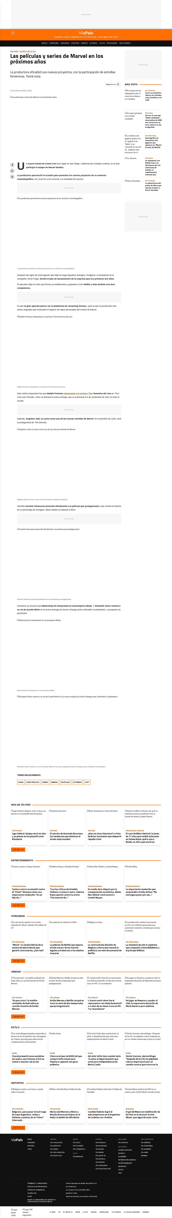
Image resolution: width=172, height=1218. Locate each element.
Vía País (14, 52)
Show (20, 782)
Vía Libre (144, 1152)
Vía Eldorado (101, 1146)
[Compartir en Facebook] (12, 165)
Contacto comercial (36, 1190)
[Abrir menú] (32, 33)
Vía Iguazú (100, 1149)
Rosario (65, 43)
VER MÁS (16, 850)
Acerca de (31, 1193)
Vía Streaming (147, 1146)
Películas (65, 782)
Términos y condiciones (37, 1183)
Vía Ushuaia (123, 1142)
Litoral (93, 43)
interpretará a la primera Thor (78, 393)
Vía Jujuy (77, 1142)
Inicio (44, 43)
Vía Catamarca (79, 1149)
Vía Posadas (101, 1142)
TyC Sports (116, 1212)
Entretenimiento (125, 1163)
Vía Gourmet (146, 1149)
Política (121, 1153)
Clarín (52, 1212)
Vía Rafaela (100, 1159)
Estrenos (77, 782)
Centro (75, 43)
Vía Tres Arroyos (57, 1152)
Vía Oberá (100, 1152)
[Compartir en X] (12, 177)
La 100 (85, 1212)
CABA (29, 1149)
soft (87, 782)
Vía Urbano (145, 1142)
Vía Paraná (100, 1162)
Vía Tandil (54, 1149)
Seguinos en (111, 84)
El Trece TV (68, 1212)
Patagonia (112, 43)
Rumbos (144, 1156)
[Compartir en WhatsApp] (12, 171)
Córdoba (54, 43)
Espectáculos (28, 52)
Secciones (124, 43)
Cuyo (102, 43)
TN (59, 1212)
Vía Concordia (102, 1165)
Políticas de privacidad (37, 1186)
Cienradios (104, 1212)
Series (45, 782)
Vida (120, 1173)
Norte (84, 43)
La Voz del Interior (132, 1212)
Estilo (120, 1170)
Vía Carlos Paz (56, 1142)
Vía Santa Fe (101, 1156)
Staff (29, 1196)
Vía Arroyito (55, 1146)
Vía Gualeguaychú (103, 1169)
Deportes (122, 1166)
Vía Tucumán (78, 1146)
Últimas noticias (125, 1150)
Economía (122, 1156)
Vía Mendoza (78, 1156)
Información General (127, 1160)
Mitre (77, 1212)
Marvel (54, 782)
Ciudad (94, 1212)
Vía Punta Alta (56, 1156)
